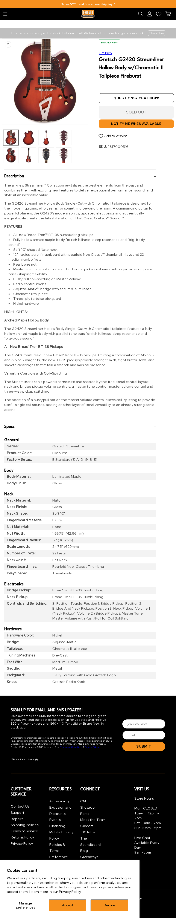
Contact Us (20, 806)
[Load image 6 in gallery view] (46, 155)
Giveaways (89, 857)
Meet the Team (93, 819)
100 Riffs (87, 832)
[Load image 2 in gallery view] (11, 155)
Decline (109, 905)
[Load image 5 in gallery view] (46, 137)
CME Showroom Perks (89, 807)
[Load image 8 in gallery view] (63, 155)
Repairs (17, 819)
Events (55, 819)
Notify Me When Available (136, 124)
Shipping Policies (24, 825)
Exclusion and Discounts (60, 810)
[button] (5, 14)
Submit (143, 746)
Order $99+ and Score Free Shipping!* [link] (88, 4)
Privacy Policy (70, 891)
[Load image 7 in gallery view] (63, 137)
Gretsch (105, 53)
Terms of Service (24, 831)
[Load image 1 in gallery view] (11, 137)
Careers (86, 826)
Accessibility (59, 801)
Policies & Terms (57, 847)
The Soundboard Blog (90, 844)
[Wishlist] (158, 14)
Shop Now (156, 33)
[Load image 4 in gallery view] (28, 155)
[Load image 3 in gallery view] (28, 137)
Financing (57, 826)
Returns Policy (22, 837)
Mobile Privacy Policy (61, 835)
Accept (67, 905)
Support (17, 812)
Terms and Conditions (71, 747)
